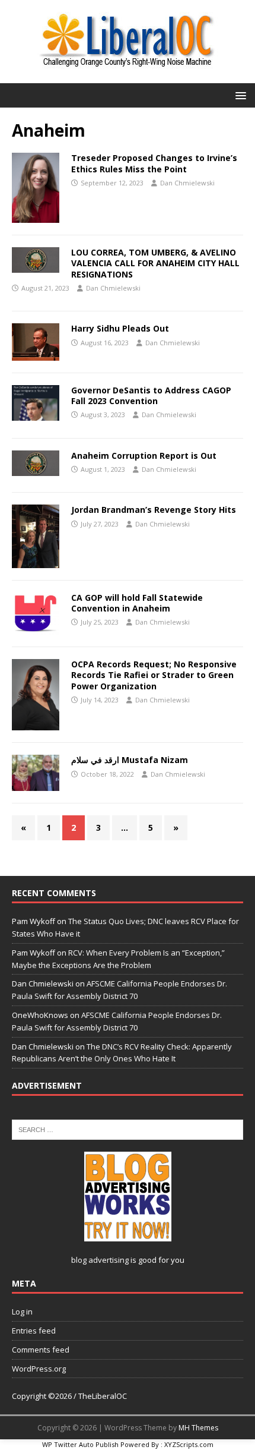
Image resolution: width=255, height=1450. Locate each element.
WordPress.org (39, 1368)
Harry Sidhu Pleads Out (120, 328)
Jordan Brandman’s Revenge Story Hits (153, 509)
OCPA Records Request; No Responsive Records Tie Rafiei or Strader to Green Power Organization (154, 674)
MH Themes (198, 1428)
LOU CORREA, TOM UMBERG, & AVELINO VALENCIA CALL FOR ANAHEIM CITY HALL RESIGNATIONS (155, 263)
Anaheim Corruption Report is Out (143, 455)
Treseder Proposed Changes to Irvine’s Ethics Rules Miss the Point (154, 163)
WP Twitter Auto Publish (80, 1444)
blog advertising (100, 1259)
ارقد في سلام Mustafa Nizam (129, 759)
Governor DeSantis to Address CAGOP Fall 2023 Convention (151, 395)
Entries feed (34, 1330)
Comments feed (40, 1349)
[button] (238, 94)
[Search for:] (127, 1129)
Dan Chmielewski (187, 182)
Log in (22, 1311)
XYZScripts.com (188, 1444)
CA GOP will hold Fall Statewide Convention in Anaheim (137, 603)
